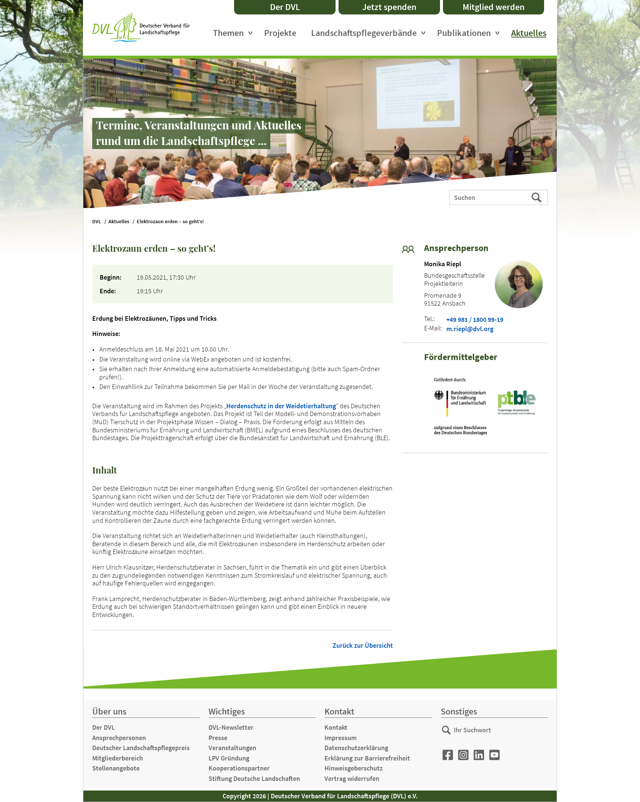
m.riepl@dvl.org (469, 329)
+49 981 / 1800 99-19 (474, 320)
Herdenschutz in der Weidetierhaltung (281, 406)
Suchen (537, 197)
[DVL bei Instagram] (463, 755)
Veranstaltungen (232, 747)
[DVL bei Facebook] (448, 755)
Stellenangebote (116, 768)
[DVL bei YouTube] (494, 755)
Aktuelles (528, 33)
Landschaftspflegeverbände (364, 33)
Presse (218, 737)
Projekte (280, 33)
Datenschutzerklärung (356, 747)
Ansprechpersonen (119, 737)
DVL (96, 221)
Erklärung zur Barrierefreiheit (367, 758)
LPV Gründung (229, 758)
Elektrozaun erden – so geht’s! (170, 221)
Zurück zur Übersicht (363, 645)
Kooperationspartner (239, 768)
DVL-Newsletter (231, 727)
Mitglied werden (493, 7)
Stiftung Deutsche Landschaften (254, 778)
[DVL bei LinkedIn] (479, 755)
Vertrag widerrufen (351, 778)
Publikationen (464, 33)
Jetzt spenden (389, 7)
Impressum (340, 737)
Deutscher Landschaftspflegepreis (141, 747)
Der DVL (285, 7)
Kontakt (335, 727)
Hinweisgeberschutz (353, 768)
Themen (228, 33)
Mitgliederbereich (117, 758)
